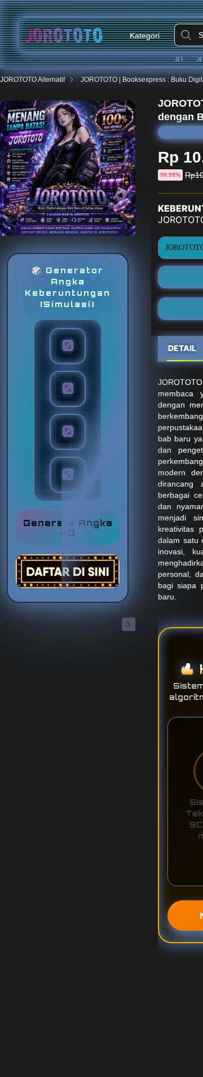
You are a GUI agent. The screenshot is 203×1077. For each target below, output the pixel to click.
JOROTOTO (183, 59)
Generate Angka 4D (68, 528)
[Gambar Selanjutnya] (128, 624)
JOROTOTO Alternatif (32, 80)
